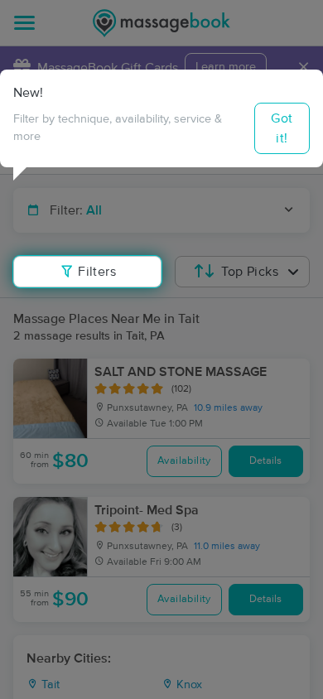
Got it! (281, 128)
